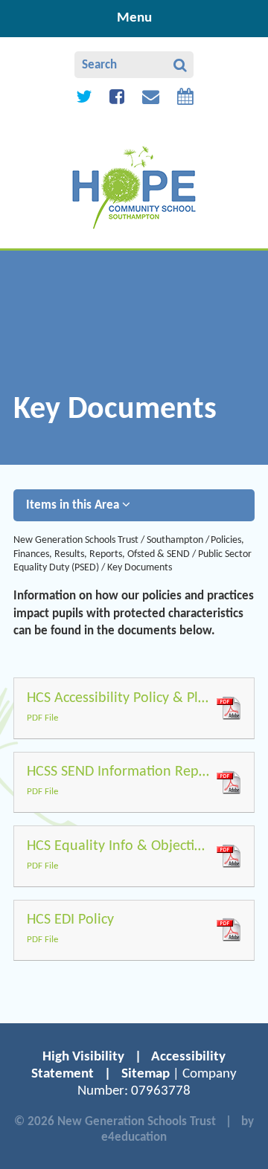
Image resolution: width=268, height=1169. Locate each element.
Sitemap (145, 1074)
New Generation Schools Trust (75, 540)
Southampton (175, 540)
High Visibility (83, 1057)
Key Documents (139, 567)
